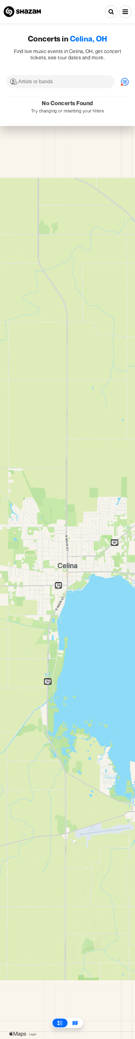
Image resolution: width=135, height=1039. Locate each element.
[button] (125, 11)
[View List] (60, 1023)
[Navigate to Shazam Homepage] (22, 11)
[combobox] (60, 81)
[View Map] (75, 1023)
